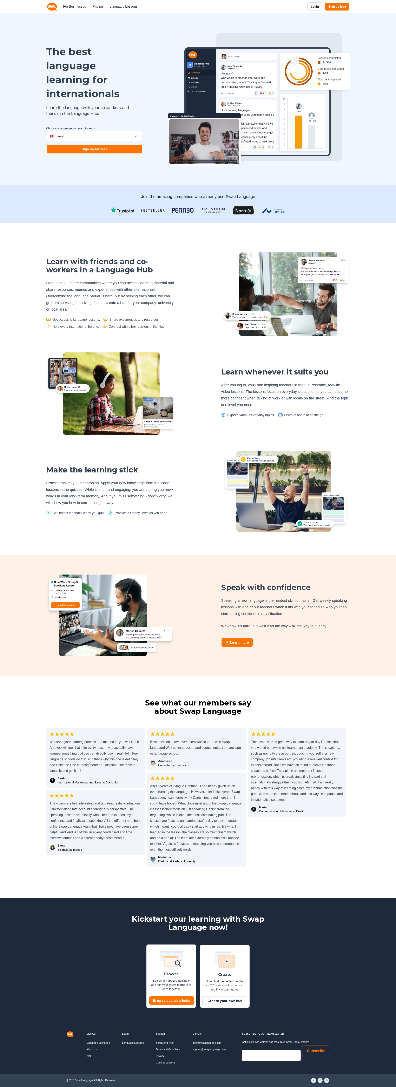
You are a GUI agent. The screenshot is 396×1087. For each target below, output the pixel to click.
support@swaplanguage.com (209, 1049)
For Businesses (74, 6)
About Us (91, 1049)
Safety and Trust (165, 1042)
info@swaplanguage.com (207, 1042)
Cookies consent (165, 1062)
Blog (89, 1056)
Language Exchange (98, 1042)
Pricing (98, 6)
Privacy (160, 1056)
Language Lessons (124, 6)
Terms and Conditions (168, 1049)
